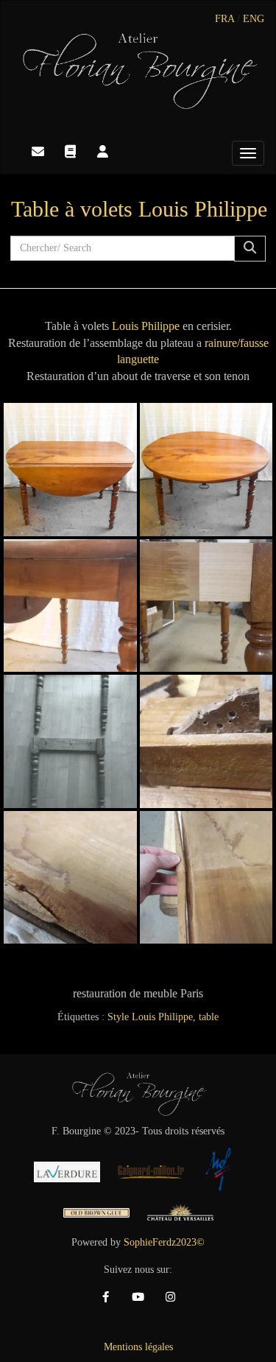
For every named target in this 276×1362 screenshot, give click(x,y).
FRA (224, 18)
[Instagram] (170, 1297)
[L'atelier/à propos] (102, 151)
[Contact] (37, 151)
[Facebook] (106, 1297)
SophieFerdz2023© (164, 1242)
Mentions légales (138, 1346)
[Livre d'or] (70, 151)
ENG (253, 18)
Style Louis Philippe (150, 1016)
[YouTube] (138, 1297)
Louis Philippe (146, 326)
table (209, 1016)
